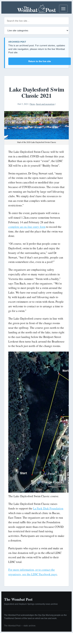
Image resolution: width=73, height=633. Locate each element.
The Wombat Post (18, 599)
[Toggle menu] (63, 9)
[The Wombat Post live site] (36, 8)
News (32, 104)
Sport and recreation (45, 104)
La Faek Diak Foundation (48, 508)
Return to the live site (39, 61)
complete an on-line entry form (26, 227)
